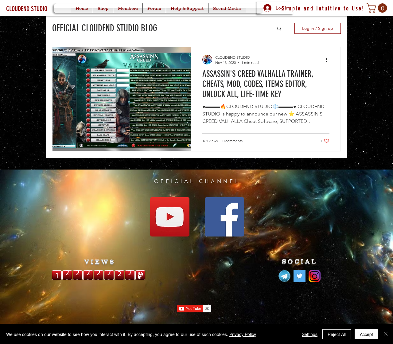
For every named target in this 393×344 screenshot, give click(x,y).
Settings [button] (309, 334)
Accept (366, 334)
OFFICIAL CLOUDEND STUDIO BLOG (104, 28)
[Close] (385, 334)
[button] (378, 8)
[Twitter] (299, 276)
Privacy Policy (242, 334)
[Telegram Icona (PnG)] (284, 276)
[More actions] (328, 59)
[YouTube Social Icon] (169, 217)
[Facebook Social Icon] (224, 217)
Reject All (337, 334)
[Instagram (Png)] (315, 276)
